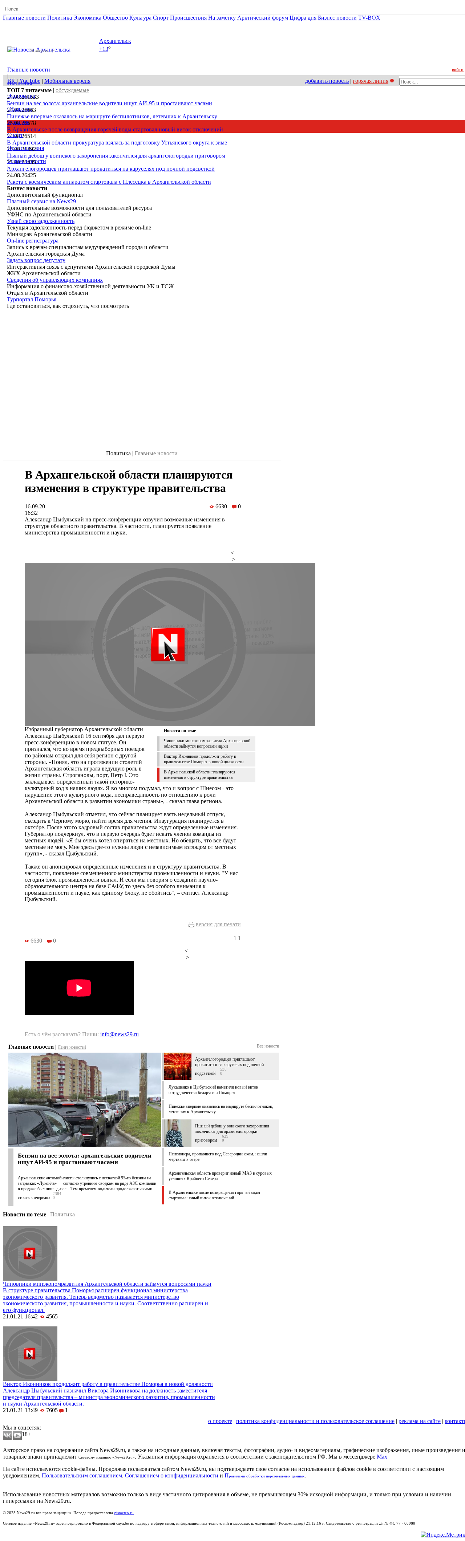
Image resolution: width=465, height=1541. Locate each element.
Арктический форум (262, 18)
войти (458, 69)
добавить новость (327, 81)
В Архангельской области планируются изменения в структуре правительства (199, 774)
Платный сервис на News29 (41, 201)
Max (382, 1456)
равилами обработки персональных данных (267, 1476)
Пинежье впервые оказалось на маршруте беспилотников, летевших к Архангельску (112, 116)
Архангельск (115, 41)
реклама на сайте (420, 1421)
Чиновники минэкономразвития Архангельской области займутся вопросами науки (207, 743)
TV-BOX (369, 18)
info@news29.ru (119, 1034)
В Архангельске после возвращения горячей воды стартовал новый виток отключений (115, 129)
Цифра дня (303, 18)
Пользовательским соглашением (82, 1475)
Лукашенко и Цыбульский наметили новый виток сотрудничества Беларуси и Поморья (213, 1090)
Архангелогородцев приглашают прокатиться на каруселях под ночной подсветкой (111, 169)
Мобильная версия (67, 81)
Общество (115, 18)
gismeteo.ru (124, 1513)
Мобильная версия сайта (36, 1421)
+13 (103, 49)
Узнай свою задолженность (40, 221)
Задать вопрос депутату (36, 260)
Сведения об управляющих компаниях (55, 280)
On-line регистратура (32, 240)
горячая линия (370, 81)
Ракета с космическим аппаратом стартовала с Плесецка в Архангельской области (109, 182)
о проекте (220, 1421)
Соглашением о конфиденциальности (171, 1475)
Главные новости (24, 18)
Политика (59, 18)
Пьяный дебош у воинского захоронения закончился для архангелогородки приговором (116, 156)
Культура (140, 18)
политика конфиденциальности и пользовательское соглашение (315, 1421)
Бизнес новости (337, 18)
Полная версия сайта (30, 24)
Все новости (268, 1046)
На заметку (222, 18)
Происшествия (188, 18)
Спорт (161, 18)
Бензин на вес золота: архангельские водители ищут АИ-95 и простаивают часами (109, 103)
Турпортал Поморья (31, 299)
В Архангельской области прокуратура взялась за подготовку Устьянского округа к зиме (117, 142)
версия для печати (218, 924)
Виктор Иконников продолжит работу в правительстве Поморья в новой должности (203, 759)
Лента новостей (72, 1047)
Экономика (87, 18)
